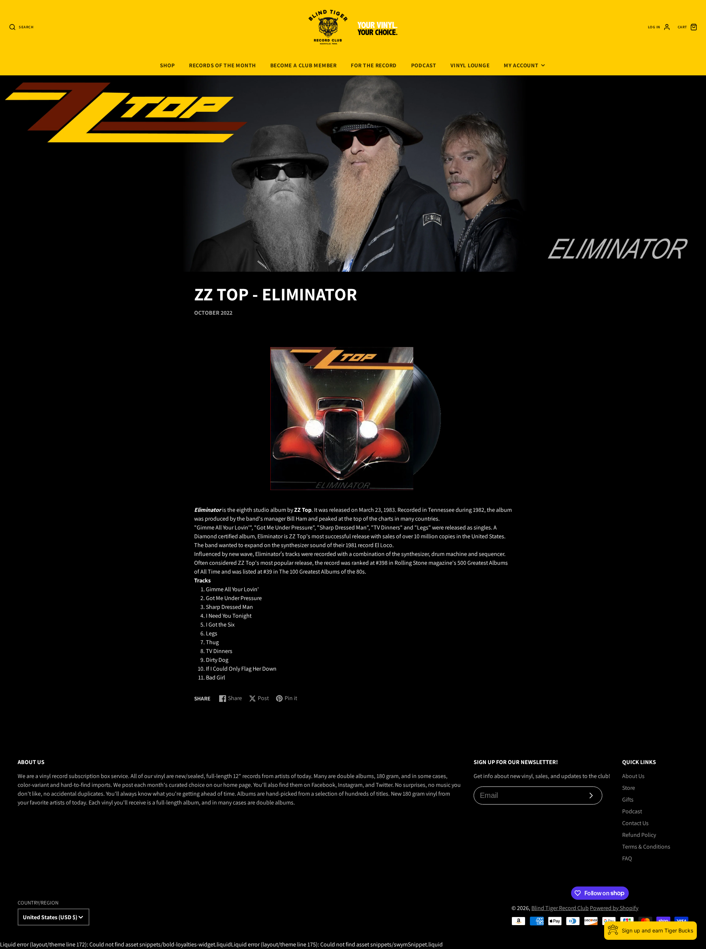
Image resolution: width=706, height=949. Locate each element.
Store (628, 788)
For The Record (374, 65)
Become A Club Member (303, 65)
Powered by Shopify (614, 908)
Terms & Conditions (646, 846)
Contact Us (635, 823)
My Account (521, 65)
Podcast (423, 65)
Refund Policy (639, 835)
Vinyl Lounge (469, 65)
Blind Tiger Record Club (560, 908)
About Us (633, 776)
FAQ (627, 858)
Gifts (628, 799)
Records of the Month (222, 65)
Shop (167, 65)
